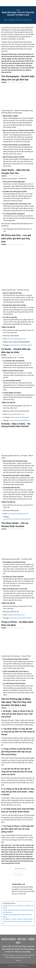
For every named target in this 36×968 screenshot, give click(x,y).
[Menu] (2, 3)
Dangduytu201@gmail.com (15, 414)
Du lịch (18, 10)
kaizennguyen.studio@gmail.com (17, 513)
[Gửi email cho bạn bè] (21, 874)
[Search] (34, 3)
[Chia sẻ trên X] (18, 874)
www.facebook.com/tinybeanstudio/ (20, 618)
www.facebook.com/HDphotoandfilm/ (20, 345)
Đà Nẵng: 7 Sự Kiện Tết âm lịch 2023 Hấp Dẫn (18, 919)
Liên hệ (18, 960)
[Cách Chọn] (18, 3)
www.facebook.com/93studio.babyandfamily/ (17, 519)
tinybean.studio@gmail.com (16, 615)
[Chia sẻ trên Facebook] (14, 874)
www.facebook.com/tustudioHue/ (19, 420)
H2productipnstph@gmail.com (16, 339)
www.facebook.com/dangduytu (19, 417)
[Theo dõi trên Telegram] (5, 3)
